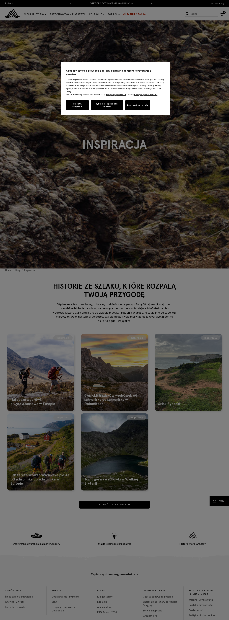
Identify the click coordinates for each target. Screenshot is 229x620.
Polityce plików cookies (145, 94)
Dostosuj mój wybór (137, 105)
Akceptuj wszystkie (77, 105)
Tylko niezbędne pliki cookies (107, 105)
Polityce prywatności (116, 94)
